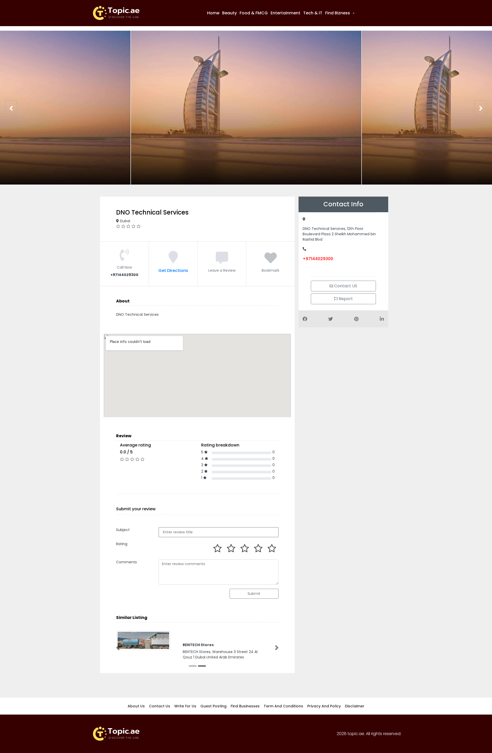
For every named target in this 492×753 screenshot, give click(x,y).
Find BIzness (337, 13)
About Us (136, 706)
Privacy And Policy (324, 706)
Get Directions (173, 270)
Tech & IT (312, 13)
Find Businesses (245, 706)
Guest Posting (213, 706)
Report (345, 299)
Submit (254, 593)
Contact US (345, 286)
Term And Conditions (283, 706)
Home (213, 13)
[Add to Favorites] (270, 261)
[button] (339, 13)
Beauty (229, 13)
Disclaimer (354, 706)
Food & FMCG (254, 13)
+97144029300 (318, 259)
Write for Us (185, 706)
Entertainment (285, 13)
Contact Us (159, 706)
